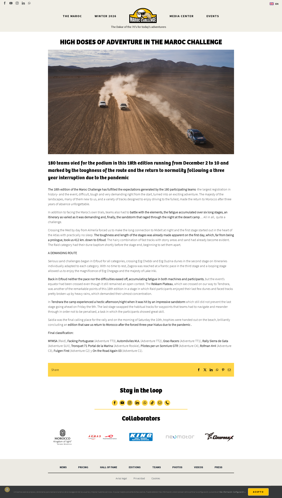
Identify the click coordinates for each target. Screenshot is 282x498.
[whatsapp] (145, 403)
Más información (225, 492)
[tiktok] (152, 403)
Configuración (238, 492)
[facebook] (115, 403)
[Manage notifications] (7, 489)
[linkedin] (137, 403)
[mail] (160, 403)
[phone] (167, 403)
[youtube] (122, 403)
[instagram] (130, 403)
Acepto (258, 492)
